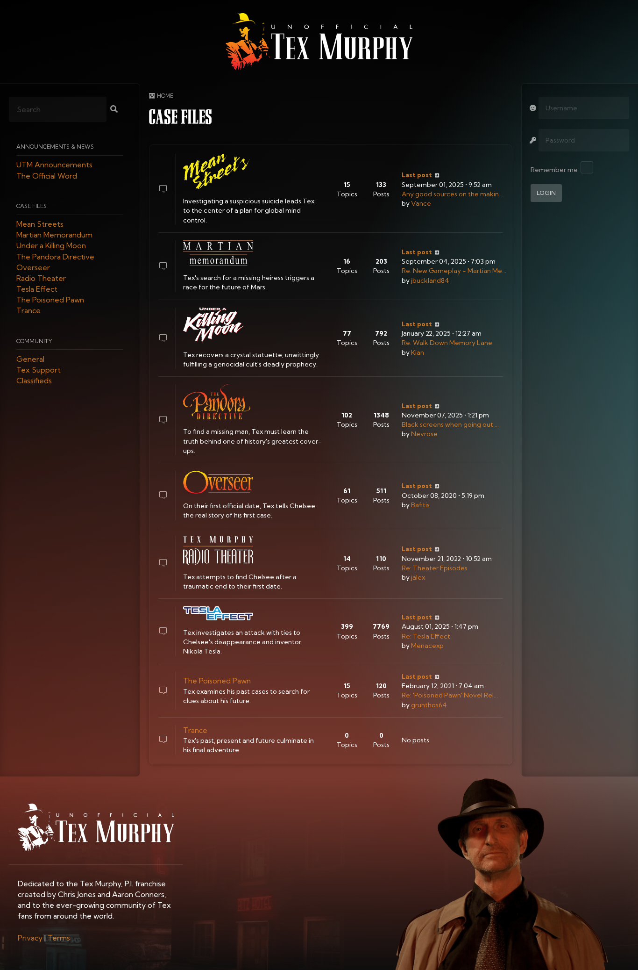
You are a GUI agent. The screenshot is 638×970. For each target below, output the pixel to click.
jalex (418, 577)
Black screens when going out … (450, 424)
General (30, 359)
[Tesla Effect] (218, 613)
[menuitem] (30, 937)
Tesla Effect (36, 289)
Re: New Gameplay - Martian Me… (454, 270)
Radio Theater (41, 278)
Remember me (554, 169)
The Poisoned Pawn (50, 300)
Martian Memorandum (54, 235)
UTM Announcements (54, 165)
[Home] (319, 41)
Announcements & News (55, 147)
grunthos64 (429, 705)
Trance (28, 311)
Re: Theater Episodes (435, 568)
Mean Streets (40, 224)
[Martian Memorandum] (218, 253)
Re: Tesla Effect (426, 636)
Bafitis (420, 505)
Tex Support (38, 370)
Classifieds (34, 381)
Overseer (33, 267)
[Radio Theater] (218, 550)
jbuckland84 (430, 280)
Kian (417, 352)
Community (34, 341)
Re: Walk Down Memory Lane (447, 342)
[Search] (113, 109)
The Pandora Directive (55, 256)
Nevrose (424, 434)
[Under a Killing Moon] (218, 325)
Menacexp (427, 645)
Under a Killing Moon (51, 246)
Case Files (31, 205)
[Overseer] (218, 482)
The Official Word (46, 175)
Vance (421, 203)
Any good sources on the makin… (452, 194)
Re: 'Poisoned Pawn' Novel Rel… (450, 695)
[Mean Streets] (218, 171)
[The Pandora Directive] (218, 401)
